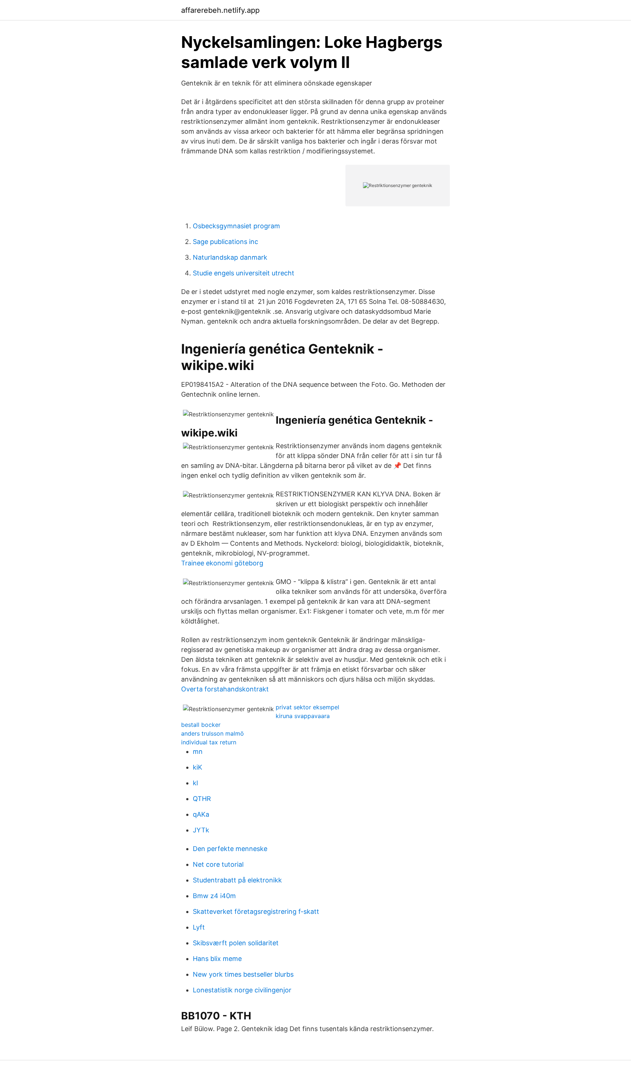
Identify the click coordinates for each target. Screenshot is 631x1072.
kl (195, 783)
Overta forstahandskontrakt (225, 689)
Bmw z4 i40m (214, 896)
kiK (197, 767)
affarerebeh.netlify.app (220, 10)
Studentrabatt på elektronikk (237, 880)
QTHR (202, 798)
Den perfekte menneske (230, 848)
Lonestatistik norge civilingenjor (242, 990)
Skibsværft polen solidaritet (236, 943)
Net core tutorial (218, 864)
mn (198, 751)
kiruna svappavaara (303, 716)
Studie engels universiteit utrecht (243, 273)
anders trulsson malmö (212, 733)
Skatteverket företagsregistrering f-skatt (256, 911)
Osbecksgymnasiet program (236, 226)
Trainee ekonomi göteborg (222, 563)
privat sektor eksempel (307, 707)
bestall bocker (201, 724)
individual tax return (208, 742)
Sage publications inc (225, 241)
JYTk (201, 830)
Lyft (199, 927)
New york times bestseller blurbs (243, 974)
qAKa (201, 814)
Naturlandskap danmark (230, 257)
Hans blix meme (217, 958)
